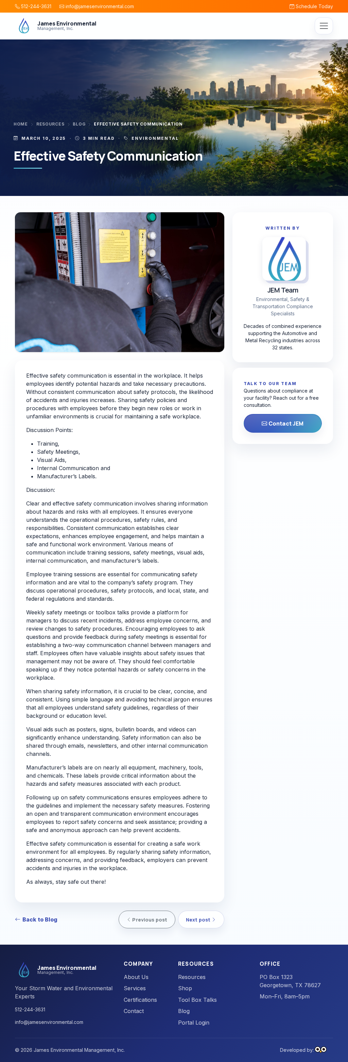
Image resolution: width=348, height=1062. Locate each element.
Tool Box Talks (197, 999)
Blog (79, 124)
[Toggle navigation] (324, 25)
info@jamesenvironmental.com (99, 6)
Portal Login (193, 1022)
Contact (134, 1011)
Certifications (140, 999)
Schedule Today (313, 6)
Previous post (149, 919)
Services (135, 988)
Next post (198, 919)
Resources (50, 124)
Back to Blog (39, 919)
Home (21, 124)
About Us (136, 977)
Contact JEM (285, 423)
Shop (185, 988)
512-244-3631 (35, 6)
